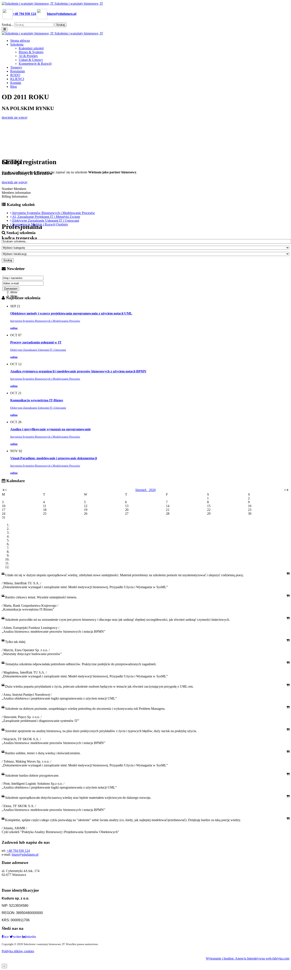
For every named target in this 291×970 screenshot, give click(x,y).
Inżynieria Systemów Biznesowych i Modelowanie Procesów (45, 320)
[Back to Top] (4, 966)
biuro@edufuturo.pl (25, 854)
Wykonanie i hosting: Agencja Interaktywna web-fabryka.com (247, 958)
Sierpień (142, 490)
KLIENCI (17, 79)
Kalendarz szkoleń (31, 48)
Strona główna (20, 40)
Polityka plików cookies (18, 951)
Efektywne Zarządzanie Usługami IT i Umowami (38, 349)
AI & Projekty (28, 56)
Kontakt (15, 83)
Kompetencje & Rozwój (35, 63)
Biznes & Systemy (31, 52)
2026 (152, 490)
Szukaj (60, 24)
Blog (13, 86)
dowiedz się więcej (14, 117)
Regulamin (17, 71)
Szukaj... (7, 24)
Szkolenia (16, 44)
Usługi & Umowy (31, 60)
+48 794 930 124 (18, 850)
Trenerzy (16, 67)
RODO (15, 75)
